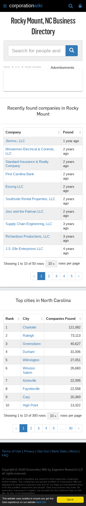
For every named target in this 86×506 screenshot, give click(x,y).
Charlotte (29, 327)
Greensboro (32, 344)
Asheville (29, 380)
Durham (29, 352)
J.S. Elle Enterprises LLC (24, 249)
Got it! (70, 499)
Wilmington (31, 360)
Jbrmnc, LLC (15, 141)
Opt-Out (43, 451)
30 (70, 428)
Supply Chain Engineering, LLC (29, 224)
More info (41, 502)
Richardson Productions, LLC (28, 236)
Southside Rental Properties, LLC (30, 199)
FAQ (5, 455)
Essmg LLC (14, 186)
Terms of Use (11, 451)
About (73, 451)
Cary (26, 397)
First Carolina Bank (20, 174)
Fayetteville (31, 389)
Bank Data (59, 451)
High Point (30, 405)
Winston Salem (29, 370)
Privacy (29, 451)
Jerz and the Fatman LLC (25, 211)
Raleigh (28, 335)
